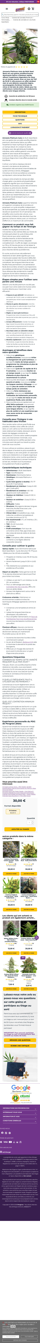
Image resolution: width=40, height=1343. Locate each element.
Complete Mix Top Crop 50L (17, 587)
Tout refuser (29, 1336)
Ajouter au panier (20, 829)
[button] (18, 62)
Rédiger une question (20, 1040)
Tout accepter (11, 1336)
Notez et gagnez (8, 67)
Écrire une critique (20, 1046)
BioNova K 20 (28, 642)
